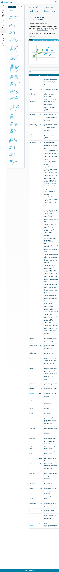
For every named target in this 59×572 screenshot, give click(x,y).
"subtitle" (12, 119)
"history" (11, 164)
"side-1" (12, 116)
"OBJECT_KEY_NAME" (15, 100)
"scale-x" (11, 147)
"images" (11, 26)
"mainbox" (12, 84)
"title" (12, 122)
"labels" (11, 27)
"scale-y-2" (12, 115)
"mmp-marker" (13, 85)
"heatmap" (11, 25)
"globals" (11, 10)
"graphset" (11, 12)
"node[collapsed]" (14, 92)
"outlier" (12, 111)
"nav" (10, 31)
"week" (11, 129)
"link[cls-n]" (13, 74)
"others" (12, 110)
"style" (12, 118)
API (33, 7)
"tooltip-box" (13, 123)
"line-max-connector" (15, 66)
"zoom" (10, 162)
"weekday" (12, 130)
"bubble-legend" (12, 16)
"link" (11, 72)
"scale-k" (11, 143)
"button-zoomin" (13, 39)
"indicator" (12, 57)
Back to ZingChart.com (30, 570)
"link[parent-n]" (14, 78)
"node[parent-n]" (14, 98)
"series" (11, 153)
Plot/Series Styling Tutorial (42, 30)
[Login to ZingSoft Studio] (56, 2)
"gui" (10, 11)
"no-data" (11, 32)
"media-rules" (12, 30)
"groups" (12, 52)
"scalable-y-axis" (13, 141)
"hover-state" (13, 55)
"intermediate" (13, 58)
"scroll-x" (11, 149)
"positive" (12, 113)
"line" (11, 65)
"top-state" (14, 107)
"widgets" (11, 161)
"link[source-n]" (14, 81)
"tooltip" (14, 106)
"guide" (11, 24)
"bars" (11, 37)
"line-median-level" (14, 68)
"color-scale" (12, 18)
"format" (12, 50)
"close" (12, 42)
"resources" (11, 140)
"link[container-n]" (14, 75)
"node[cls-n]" (13, 91)
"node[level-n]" (13, 96)
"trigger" (12, 125)
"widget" (11, 160)
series (52, 7)
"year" (11, 132)
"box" (11, 38)
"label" (12, 64)
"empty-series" (13, 48)
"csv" (10, 22)
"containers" (13, 45)
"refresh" (11, 139)
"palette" (11, 134)
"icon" (11, 56)
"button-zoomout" (14, 40)
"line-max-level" (14, 67)
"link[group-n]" (13, 76)
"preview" (11, 138)
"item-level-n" (13, 63)
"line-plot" (12, 71)
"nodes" (12, 99)
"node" (11, 90)
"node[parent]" (13, 97)
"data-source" (13, 46)
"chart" (11, 17)
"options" (11, 33)
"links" (12, 83)
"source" (11, 155)
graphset (47, 7)
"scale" (12, 114)
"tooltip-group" (13, 124)
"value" (12, 126)
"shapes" (11, 154)
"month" (12, 86)
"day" (11, 47)
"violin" (12, 128)
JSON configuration (38, 7)
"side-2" (12, 117)
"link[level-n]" (13, 77)
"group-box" (12, 51)
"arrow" (12, 34)
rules (30, 457)
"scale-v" (11, 146)
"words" (12, 131)
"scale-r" (11, 145)
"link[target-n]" (14, 82)
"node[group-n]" (13, 93)
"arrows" (11, 15)
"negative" (12, 89)
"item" (11, 59)
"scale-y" (11, 148)
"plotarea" (11, 137)
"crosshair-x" (12, 19)
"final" (12, 49)
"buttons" (12, 41)
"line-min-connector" (15, 69)
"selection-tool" (13, 152)
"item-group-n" (13, 60)
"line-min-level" (14, 70)
